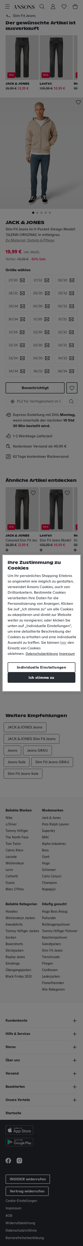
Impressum (67, 654)
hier (63, 642)
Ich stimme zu (41, 677)
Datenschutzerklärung (42, 654)
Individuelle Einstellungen (41, 667)
